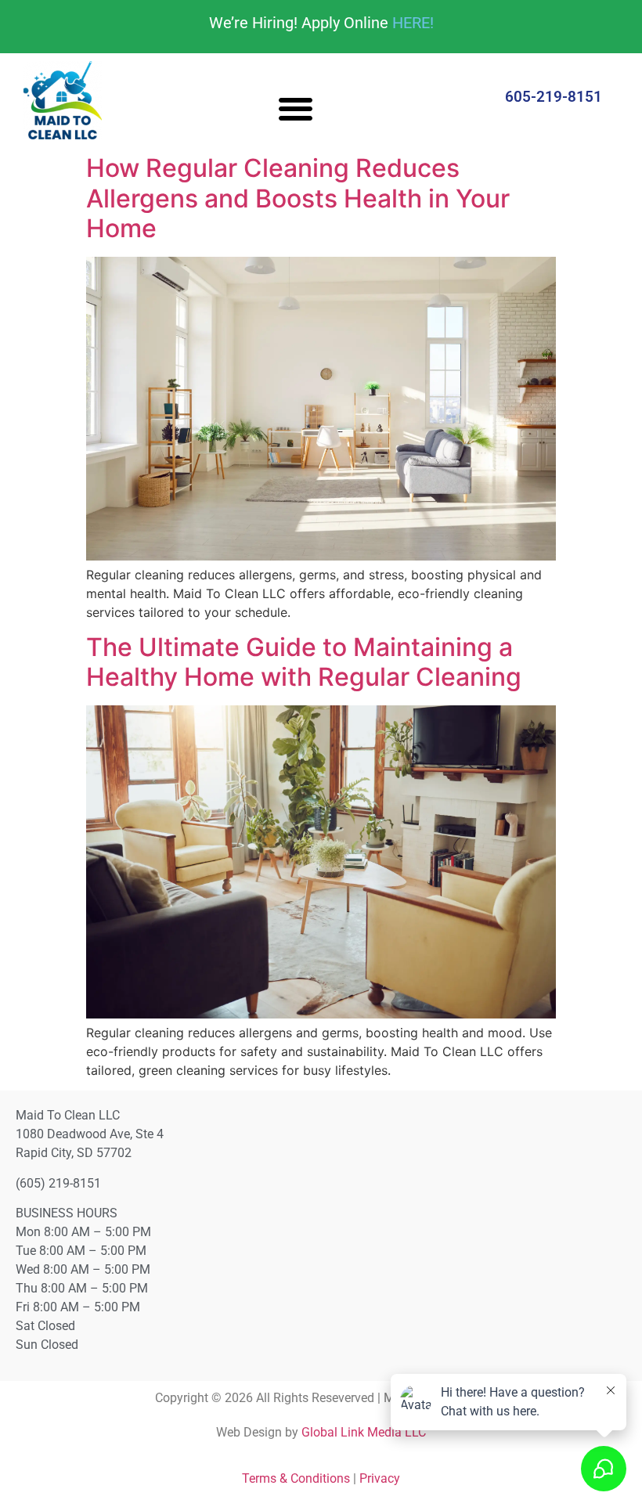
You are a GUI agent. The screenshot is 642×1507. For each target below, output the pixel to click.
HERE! (413, 22)
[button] (295, 108)
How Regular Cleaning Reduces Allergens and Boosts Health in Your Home (298, 198)
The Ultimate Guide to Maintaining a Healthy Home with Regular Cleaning (303, 662)
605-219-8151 (553, 97)
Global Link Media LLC (363, 1432)
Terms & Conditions (296, 1478)
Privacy (379, 1478)
